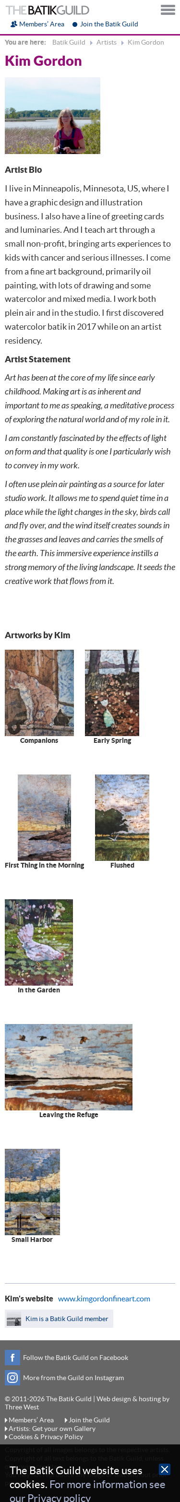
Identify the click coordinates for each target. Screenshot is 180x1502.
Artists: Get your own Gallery (52, 1428)
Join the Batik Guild (109, 24)
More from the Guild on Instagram (73, 1378)
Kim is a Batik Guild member (66, 1319)
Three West (22, 1407)
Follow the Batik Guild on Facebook (75, 1357)
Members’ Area (41, 24)
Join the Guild (89, 1420)
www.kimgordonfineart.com (104, 1298)
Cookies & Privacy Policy (46, 1437)
